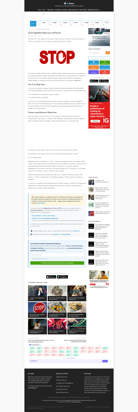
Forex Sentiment (63, 397)
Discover (105, 361)
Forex (43, 9)
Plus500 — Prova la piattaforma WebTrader (45, 218)
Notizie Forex (104, 63)
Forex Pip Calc (87, 397)
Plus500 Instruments (76, 402)
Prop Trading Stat (71, 397)
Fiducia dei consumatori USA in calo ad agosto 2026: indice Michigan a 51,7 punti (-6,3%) (101, 236)
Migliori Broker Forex (61, 377)
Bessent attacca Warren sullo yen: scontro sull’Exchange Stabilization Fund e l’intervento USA (102, 244)
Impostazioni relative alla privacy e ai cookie (35, 408)
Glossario (105, 73)
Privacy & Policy (107, 407)
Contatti (101, 407)
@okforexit (76, 231)
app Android (66, 234)
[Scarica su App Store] (51, 276)
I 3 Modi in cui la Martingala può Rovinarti (101, 181)
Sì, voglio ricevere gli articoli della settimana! (57, 263)
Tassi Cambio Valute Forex (63, 386)
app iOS (55, 234)
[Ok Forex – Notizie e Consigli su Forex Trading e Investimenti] (69, 3)
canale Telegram (32, 388)
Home (39, 9)
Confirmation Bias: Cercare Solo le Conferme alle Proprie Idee (102, 197)
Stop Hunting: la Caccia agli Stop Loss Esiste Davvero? (102, 212)
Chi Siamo (97, 407)
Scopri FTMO (41, 203)
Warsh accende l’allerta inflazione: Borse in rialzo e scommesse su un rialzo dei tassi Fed (102, 253)
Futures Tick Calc (79, 397)
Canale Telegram (93, 63)
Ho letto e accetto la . (40, 259)
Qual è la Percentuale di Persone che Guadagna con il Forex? (75, 341)
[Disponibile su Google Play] (62, 276)
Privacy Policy (44, 259)
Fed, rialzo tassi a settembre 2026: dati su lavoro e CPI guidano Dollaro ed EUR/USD (102, 227)
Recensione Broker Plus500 (53, 397)
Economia (64, 9)
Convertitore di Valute (104, 68)
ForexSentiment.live (71, 358)
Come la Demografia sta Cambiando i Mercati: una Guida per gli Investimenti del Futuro (102, 205)
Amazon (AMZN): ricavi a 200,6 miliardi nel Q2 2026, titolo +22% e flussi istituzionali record (102, 262)
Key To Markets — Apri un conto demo (43, 216)
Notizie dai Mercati (73, 9)
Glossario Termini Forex (62, 392)
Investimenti (58, 9)
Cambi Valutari (83, 9)
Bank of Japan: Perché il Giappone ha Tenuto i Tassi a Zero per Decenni (102, 189)
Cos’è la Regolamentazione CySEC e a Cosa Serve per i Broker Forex (41, 341)
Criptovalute (50, 9)
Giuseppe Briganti (34, 35)
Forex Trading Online (89, 407)
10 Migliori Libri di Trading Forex (64, 383)
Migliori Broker (93, 9)
